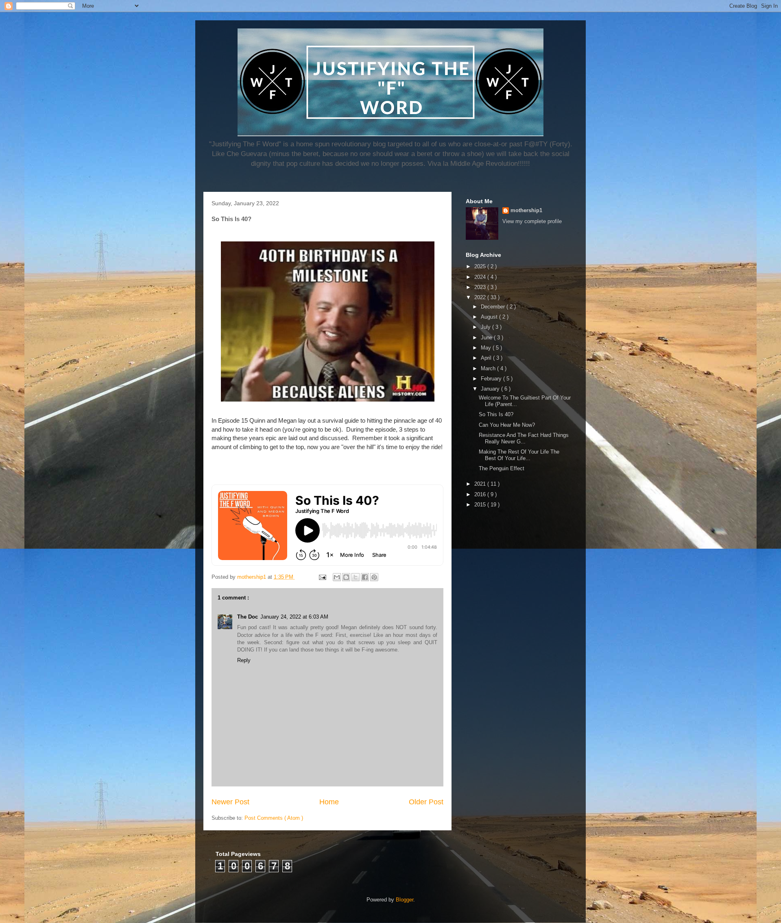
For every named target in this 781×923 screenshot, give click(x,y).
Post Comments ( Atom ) (273, 818)
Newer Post (230, 802)
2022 (480, 297)
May (487, 348)
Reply (244, 660)
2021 (480, 484)
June (487, 337)
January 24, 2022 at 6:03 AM (294, 617)
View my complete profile (532, 221)
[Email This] (337, 577)
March (489, 368)
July (486, 327)
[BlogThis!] (346, 577)
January (491, 389)
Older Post (426, 802)
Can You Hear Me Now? (507, 425)
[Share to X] (355, 577)
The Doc (247, 617)
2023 (480, 287)
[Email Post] (322, 577)
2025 (480, 266)
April (487, 358)
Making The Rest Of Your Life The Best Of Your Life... (519, 455)
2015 (480, 505)
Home (329, 802)
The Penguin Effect (501, 468)
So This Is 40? (496, 414)
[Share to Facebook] (365, 577)
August (490, 317)
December (493, 307)
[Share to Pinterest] (374, 577)
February (492, 379)
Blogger (404, 900)
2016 (480, 494)
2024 (480, 277)
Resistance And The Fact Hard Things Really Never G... (524, 438)
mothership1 (526, 210)
